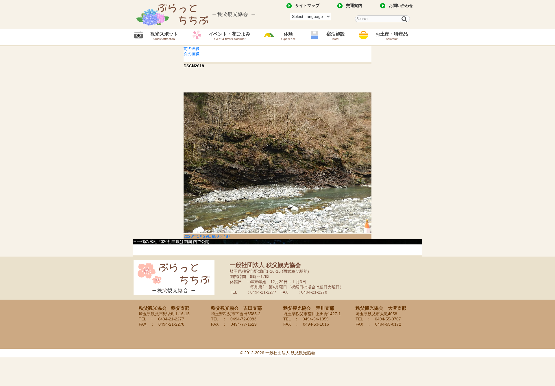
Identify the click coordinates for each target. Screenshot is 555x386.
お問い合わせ (401, 5)
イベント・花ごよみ (229, 35)
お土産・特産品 (391, 35)
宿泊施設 (335, 35)
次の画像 (192, 53)
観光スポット (164, 35)
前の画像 (192, 48)
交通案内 (354, 5)
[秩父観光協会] (196, 14)
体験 (288, 35)
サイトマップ (307, 5)
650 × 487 (221, 236)
